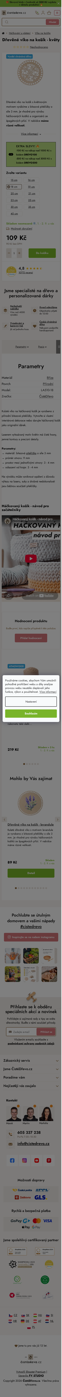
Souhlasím (29, 715)
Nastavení (29, 703)
